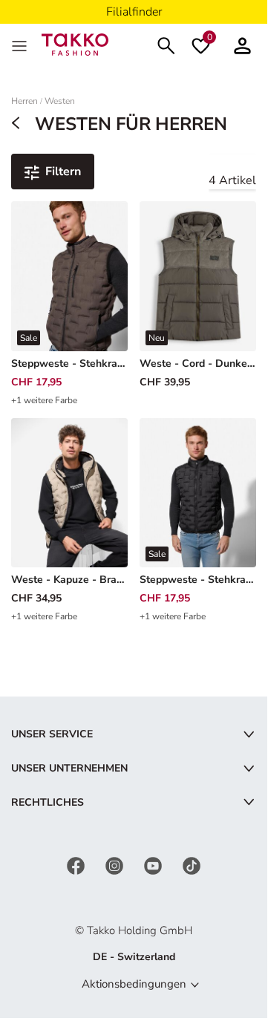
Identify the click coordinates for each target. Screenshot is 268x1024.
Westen (60, 101)
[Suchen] (166, 44)
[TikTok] (191, 865)
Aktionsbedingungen (134, 983)
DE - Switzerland (134, 957)
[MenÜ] (20, 44)
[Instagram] (115, 865)
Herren (24, 101)
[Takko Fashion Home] (75, 43)
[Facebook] (77, 865)
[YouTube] (154, 865)
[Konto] (242, 44)
